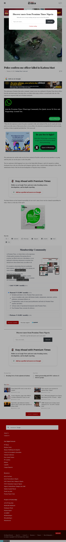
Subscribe (50, 21)
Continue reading (33, 26)
